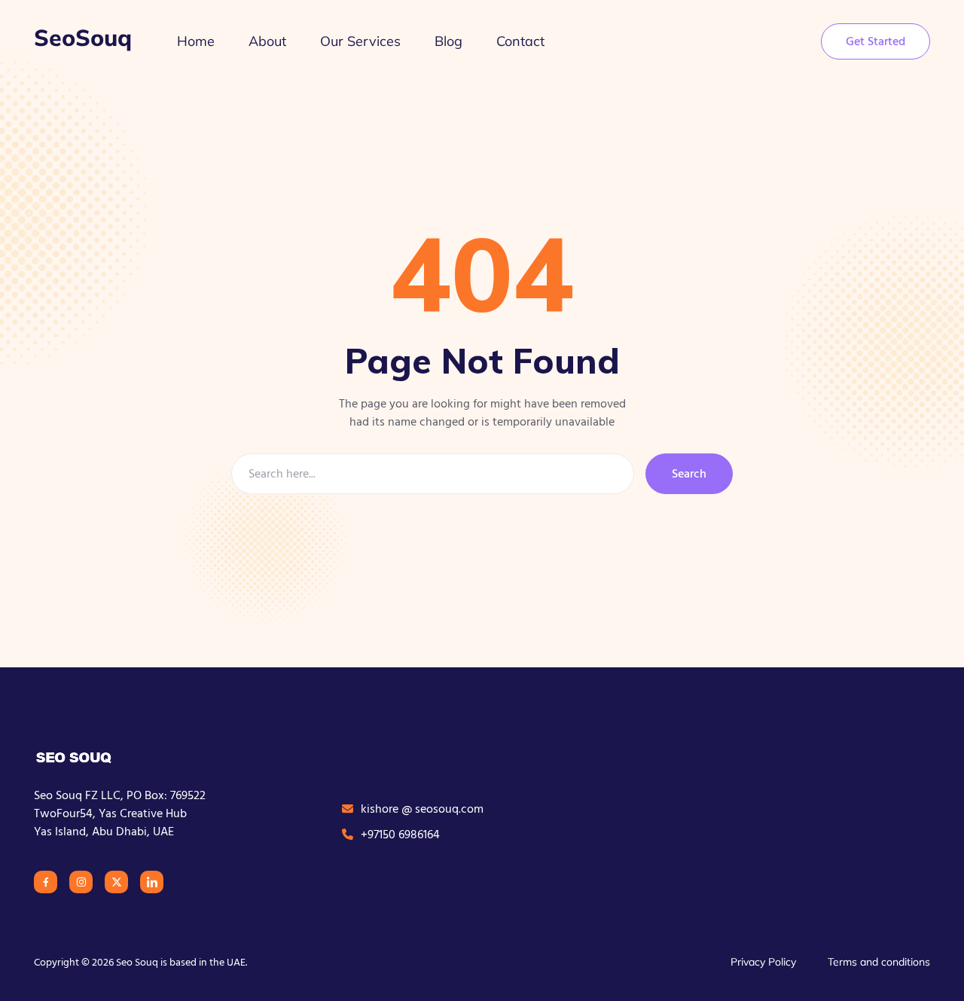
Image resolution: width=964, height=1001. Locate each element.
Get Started (875, 41)
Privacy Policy (763, 962)
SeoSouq (83, 37)
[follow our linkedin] (151, 882)
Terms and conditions (879, 962)
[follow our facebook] (45, 882)
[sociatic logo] (75, 757)
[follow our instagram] (81, 882)
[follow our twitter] (116, 882)
